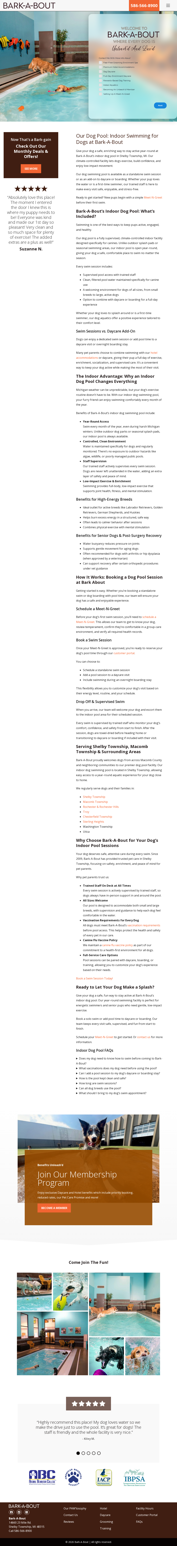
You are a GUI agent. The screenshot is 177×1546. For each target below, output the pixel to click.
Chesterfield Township (97, 817)
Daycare (105, 1515)
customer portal (124, 653)
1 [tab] (78, 1453)
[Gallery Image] (34, 1292)
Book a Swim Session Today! (94, 978)
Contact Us (71, 1515)
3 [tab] (88, 1453)
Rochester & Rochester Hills (101, 807)
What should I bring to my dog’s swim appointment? (112, 1093)
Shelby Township (94, 797)
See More (31, 169)
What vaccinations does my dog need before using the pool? (118, 1068)
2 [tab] (83, 1453)
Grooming (106, 1522)
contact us (143, 1037)
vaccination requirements (143, 925)
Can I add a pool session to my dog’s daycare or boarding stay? (119, 1073)
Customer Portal (146, 1515)
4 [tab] (93, 1453)
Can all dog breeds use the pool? (100, 1088)
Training (105, 1528)
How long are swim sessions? (98, 1083)
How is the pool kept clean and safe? (102, 1078)
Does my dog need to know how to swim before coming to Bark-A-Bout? (119, 1061)
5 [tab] (98, 1453)
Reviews (69, 1522)
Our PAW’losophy (75, 1508)
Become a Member (54, 1208)
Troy (86, 812)
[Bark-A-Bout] (29, 5)
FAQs (139, 1522)
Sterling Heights (93, 822)
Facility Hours (144, 1508)
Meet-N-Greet (153, 197)
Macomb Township (95, 802)
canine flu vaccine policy (117, 945)
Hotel (103, 1508)
